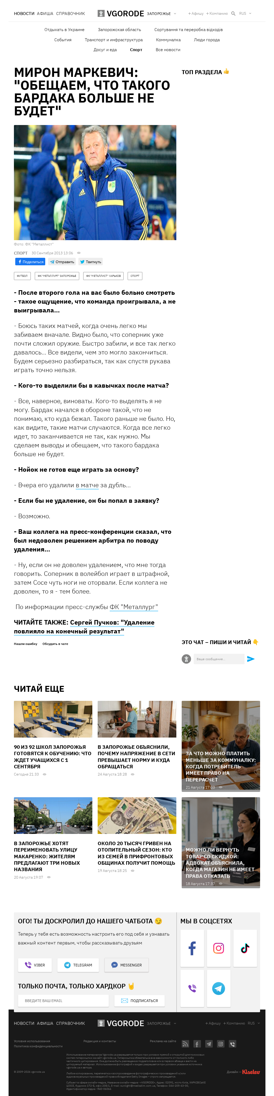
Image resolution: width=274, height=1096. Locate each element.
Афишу (198, 13)
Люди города (207, 39)
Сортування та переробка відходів (188, 29)
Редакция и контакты (99, 1041)
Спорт (136, 49)
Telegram (82, 965)
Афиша (45, 13)
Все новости (168, 49)
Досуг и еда (105, 49)
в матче (87, 485)
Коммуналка (168, 39)
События (62, 39)
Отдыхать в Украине (64, 29)
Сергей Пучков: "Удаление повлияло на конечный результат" (84, 626)
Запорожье (159, 1023)
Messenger (131, 965)
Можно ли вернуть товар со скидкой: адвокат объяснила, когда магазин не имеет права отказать (220, 862)
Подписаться (144, 1000)
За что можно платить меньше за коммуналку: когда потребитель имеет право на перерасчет (221, 766)
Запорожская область (119, 29)
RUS (242, 13)
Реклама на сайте (163, 1041)
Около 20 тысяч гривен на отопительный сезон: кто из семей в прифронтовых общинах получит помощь (136, 853)
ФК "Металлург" (134, 606)
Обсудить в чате (55, 643)
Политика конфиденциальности (38, 1046)
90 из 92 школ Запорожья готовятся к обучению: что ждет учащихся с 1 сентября (53, 757)
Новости (24, 13)
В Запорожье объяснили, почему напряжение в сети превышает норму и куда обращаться (136, 757)
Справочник (70, 13)
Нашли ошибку (25, 643)
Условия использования (32, 1041)
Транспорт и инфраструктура (114, 39)
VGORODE (125, 1023)
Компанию (219, 13)
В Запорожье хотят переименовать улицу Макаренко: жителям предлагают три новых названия (47, 856)
